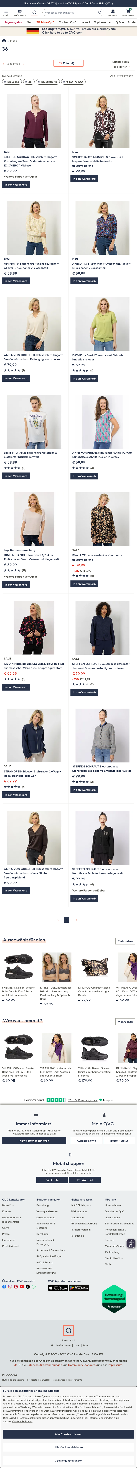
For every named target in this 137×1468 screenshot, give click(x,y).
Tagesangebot (14, 22)
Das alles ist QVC (114, 1211)
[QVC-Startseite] (4, 41)
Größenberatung (45, 1217)
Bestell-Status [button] (119, 1140)
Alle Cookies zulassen (68, 1434)
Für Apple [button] (52, 1180)
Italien (77, 1345)
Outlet (108, 1264)
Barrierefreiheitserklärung (119, 1223)
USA (51, 1345)
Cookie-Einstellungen (68, 1460)
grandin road (59, 1379)
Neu (29, 22)
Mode (132, 22)
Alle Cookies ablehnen (68, 1447)
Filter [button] (68, 63)
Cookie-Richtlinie (22, 1421)
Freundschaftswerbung (84, 1223)
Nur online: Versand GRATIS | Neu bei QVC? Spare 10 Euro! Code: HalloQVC (67, 3)
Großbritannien (63, 1345)
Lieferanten (8, 1239)
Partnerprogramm (81, 1229)
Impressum (115, 1365)
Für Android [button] (85, 1180)
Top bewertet (102, 22)
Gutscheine (77, 1217)
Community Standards (82, 1365)
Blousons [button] (13, 82)
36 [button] (30, 82)
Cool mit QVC (68, 22)
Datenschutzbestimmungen (44, 1365)
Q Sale (119, 22)
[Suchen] (100, 12)
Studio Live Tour (114, 1258)
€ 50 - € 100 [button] (74, 82)
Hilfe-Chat (8, 1205)
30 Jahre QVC (45, 22)
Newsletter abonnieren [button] (34, 1140)
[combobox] (70, 12)
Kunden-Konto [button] (86, 1140)
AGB (17, 1365)
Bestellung (42, 1205)
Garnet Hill (45, 1379)
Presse (6, 1233)
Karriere (109, 1239)
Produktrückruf (10, 1245)
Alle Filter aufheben (121, 75)
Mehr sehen (125, 941)
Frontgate (32, 1379)
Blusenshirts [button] (49, 82)
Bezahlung (42, 1233)
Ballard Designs (16, 1379)
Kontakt (6, 1211)
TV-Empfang (112, 1252)
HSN (4, 1379)
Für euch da (77, 1235)
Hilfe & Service (44, 1262)
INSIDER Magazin (81, 1205)
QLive (5, 1227)
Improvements (75, 1379)
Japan (85, 1345)
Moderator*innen (115, 1245)
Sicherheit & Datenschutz (50, 1250)
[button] (6, 13)
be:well (85, 22)
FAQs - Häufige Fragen (49, 1256)
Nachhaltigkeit (113, 1217)
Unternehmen (113, 1205)
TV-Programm (79, 1211)
